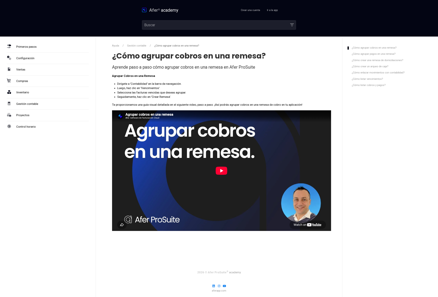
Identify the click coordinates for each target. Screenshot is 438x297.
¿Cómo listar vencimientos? (367, 78)
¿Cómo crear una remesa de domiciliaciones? (377, 60)
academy (163, 10)
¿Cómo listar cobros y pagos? (369, 85)
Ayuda (115, 45)
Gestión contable (136, 45)
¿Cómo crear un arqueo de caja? (370, 66)
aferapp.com (219, 290)
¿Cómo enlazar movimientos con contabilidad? (378, 72)
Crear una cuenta (250, 10)
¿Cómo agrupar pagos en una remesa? (374, 53)
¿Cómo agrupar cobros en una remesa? (374, 47)
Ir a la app (273, 10)
